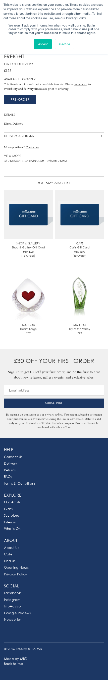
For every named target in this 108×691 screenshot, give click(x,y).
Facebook (12, 593)
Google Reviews (17, 613)
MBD (24, 659)
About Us (11, 548)
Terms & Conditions (19, 483)
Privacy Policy (15, 574)
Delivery (10, 463)
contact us (80, 84)
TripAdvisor (13, 606)
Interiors (10, 522)
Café (8, 554)
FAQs (8, 477)
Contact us (32, 147)
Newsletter (12, 619)
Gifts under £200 (33, 161)
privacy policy (53, 414)
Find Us (10, 561)
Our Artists (12, 502)
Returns (10, 470)
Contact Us (13, 457)
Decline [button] (64, 44)
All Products (12, 161)
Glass (8, 509)
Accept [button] (42, 44)
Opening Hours (16, 567)
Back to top (13, 664)
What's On (12, 529)
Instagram (12, 600)
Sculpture (11, 515)
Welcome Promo (56, 161)
